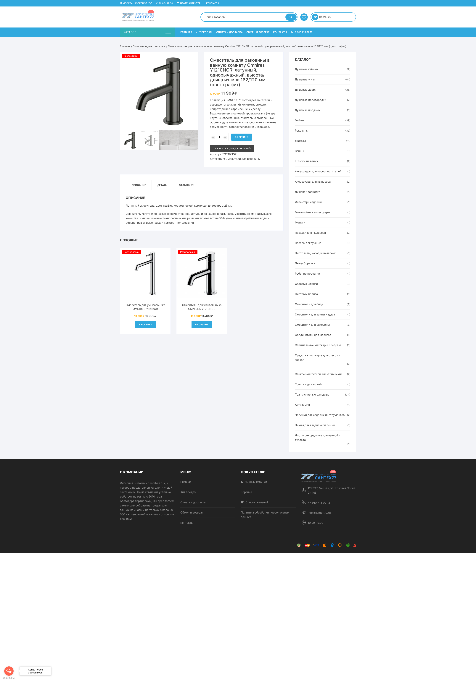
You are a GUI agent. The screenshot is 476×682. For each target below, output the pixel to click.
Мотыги (300, 222)
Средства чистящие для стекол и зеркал (317, 358)
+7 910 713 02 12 (303, 32)
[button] (191, 58)
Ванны (299, 151)
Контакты (212, 3)
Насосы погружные (308, 243)
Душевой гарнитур (307, 192)
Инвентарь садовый (308, 202)
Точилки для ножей (308, 384)
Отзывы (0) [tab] (186, 185)
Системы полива (306, 294)
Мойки (299, 120)
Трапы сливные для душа (312, 394)
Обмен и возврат (257, 32)
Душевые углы (305, 79)
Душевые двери (305, 89)
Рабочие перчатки (307, 273)
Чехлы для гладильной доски (315, 425)
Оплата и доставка (229, 32)
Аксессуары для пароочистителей (318, 171)
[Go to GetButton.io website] (9, 678)
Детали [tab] (162, 185)
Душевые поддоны (307, 110)
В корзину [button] (145, 324)
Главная (186, 32)
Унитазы (300, 140)
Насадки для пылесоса (310, 232)
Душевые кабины (306, 69)
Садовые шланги (306, 284)
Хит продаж (204, 32)
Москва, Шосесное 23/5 (137, 3)
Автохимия (302, 404)
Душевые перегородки (310, 100)
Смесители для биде (309, 304)
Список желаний (256, 502)
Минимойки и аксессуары (312, 212)
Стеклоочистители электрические (318, 374)
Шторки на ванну (306, 161)
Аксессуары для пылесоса (313, 181)
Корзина (246, 492)
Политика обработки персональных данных (265, 515)
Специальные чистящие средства (318, 345)
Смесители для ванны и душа (315, 314)
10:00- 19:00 (165, 3)
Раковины (301, 130)
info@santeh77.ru (190, 3)
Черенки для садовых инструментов (320, 415)
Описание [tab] (138, 185)
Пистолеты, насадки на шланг (315, 253)
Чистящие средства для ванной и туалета (317, 438)
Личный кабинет (256, 482)
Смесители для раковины (149, 46)
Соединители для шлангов (313, 335)
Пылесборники (305, 263)
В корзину (241, 137)
